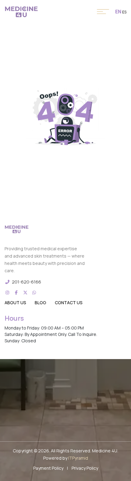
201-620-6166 (26, 282)
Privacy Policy (85, 468)
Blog (40, 302)
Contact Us (69, 302)
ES (124, 12)
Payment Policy (48, 468)
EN (118, 11)
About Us (15, 302)
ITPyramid (78, 458)
